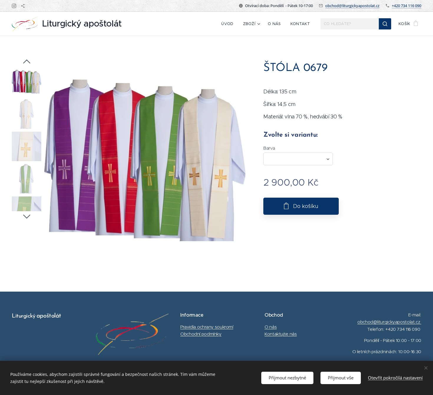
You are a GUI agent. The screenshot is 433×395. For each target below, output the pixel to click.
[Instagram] (14, 6)
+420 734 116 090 (406, 5)
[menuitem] (229, 23)
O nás (271, 327)
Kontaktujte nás (281, 334)
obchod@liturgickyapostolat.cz (352, 5)
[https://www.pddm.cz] (23, 6)
